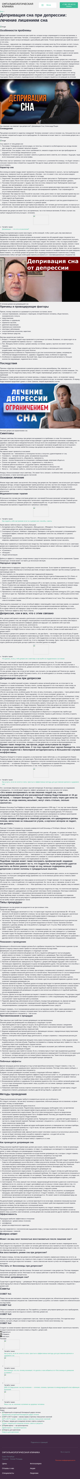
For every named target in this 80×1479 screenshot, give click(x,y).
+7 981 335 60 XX (69, 4)
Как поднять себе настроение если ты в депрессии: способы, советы (27, 521)
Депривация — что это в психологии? (15, 229)
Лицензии (34, 1473)
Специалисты (8, 1473)
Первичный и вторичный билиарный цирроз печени (20, 1414)
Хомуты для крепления (10, 1432)
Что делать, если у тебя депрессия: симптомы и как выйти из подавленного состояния (33, 659)
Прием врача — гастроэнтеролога (14, 1428)
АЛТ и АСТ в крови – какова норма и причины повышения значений (26, 1419)
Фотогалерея (35, 1464)
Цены (4, 1464)
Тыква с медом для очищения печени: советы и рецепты (22, 1423)
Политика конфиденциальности (65, 1460)
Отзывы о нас (8, 1468)
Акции (32, 1468)
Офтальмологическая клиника (17, 5)
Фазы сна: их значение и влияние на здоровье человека (24, 1404)
